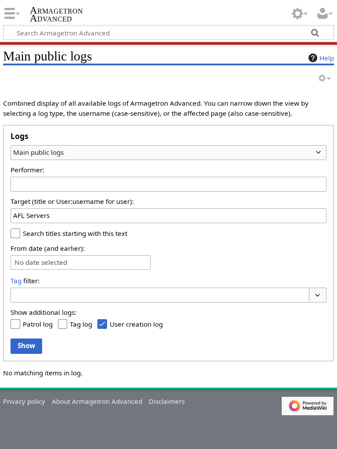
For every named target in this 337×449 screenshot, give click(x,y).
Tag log (81, 324)
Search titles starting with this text (75, 233)
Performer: (27, 169)
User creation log (136, 324)
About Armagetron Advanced (97, 401)
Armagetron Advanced (56, 14)
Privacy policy (24, 401)
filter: (25, 280)
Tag (16, 280)
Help (326, 57)
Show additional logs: (43, 312)
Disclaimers (167, 401)
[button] (317, 295)
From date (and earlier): (48, 248)
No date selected (40, 262)
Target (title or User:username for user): (72, 201)
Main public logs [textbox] (38, 152)
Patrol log (38, 324)
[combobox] (168, 152)
